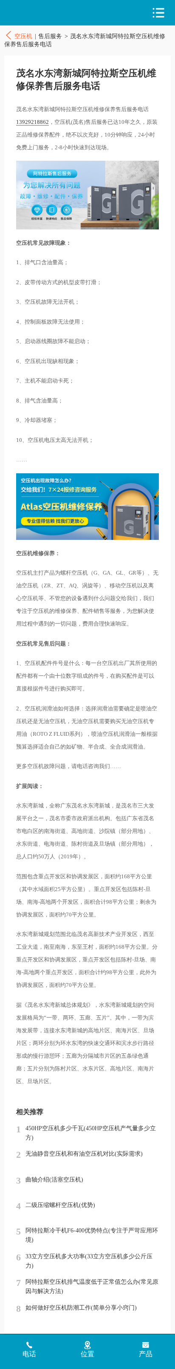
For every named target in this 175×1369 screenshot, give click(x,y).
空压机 (41, 13)
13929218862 (32, 122)
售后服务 (50, 36)
